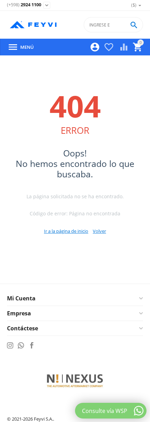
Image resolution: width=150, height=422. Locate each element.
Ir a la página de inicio (66, 231)
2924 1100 (24, 5)
